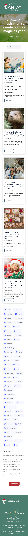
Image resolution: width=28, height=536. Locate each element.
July (18, 339)
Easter (19, 335)
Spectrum (20, 415)
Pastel (8, 445)
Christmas (19, 318)
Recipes (21, 402)
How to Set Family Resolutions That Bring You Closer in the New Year (12, 235)
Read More (9, 100)
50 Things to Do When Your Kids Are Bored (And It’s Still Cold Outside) (13, 78)
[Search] (23, 47)
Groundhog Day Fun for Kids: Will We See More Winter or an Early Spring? (14, 134)
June (8, 360)
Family (8, 310)
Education (9, 343)
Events (8, 331)
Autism (18, 386)
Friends (9, 339)
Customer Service (7, 529)
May (17, 369)
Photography (10, 373)
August (8, 386)
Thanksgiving (10, 348)
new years (9, 402)
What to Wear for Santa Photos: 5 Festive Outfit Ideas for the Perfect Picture (14, 460)
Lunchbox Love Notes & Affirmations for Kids (14, 456)
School (17, 364)
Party (8, 364)
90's (16, 419)
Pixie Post (9, 415)
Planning (19, 322)
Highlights (9, 390)
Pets (17, 377)
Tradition (20, 314)
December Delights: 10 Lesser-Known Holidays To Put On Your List (13, 474)
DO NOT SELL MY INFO (14, 531)
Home (11, 36)
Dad (8, 432)
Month (17, 360)
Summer (9, 322)
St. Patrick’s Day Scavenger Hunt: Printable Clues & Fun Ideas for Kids (12, 465)
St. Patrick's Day (11, 407)
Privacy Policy (16, 529)
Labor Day (9, 436)
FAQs (17, 533)
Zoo (17, 445)
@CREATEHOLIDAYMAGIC (14, 521)
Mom (8, 377)
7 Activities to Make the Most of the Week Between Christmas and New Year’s (13, 285)
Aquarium (9, 424)
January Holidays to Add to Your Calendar (11, 470)
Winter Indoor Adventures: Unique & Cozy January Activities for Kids (13, 185)
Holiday (9, 318)
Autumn (9, 356)
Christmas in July (11, 428)
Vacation (9, 335)
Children (18, 310)
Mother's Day (10, 394)
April (21, 373)
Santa (8, 326)
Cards (19, 424)
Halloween (9, 352)
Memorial (9, 440)
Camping (9, 411)
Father (8, 369)
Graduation (18, 432)
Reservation (10, 398)
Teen (8, 419)
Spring (17, 326)
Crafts (20, 352)
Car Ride (20, 411)
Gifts (18, 356)
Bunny (18, 331)
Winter (20, 381)
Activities (9, 314)
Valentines (9, 381)
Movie (20, 440)
